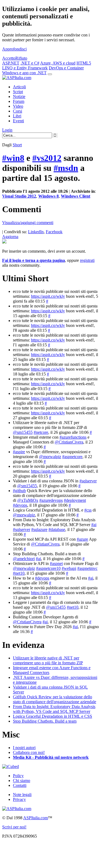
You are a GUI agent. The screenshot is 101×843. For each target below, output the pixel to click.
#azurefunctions (73, 437)
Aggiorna (10, 236)
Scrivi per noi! (14, 827)
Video (18, 106)
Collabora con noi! (29, 752)
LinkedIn (36, 231)
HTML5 (83, 63)
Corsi (17, 111)
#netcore (41, 432)
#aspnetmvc (87, 568)
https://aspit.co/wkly (48, 296)
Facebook (54, 231)
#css (88, 510)
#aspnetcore (72, 456)
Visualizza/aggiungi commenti (27, 222)
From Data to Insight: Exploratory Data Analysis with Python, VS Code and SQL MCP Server (54, 709)
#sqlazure (39, 529)
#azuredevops (51, 500)
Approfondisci (14, 49)
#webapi (69, 568)
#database (56, 529)
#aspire (19, 451)
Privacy (19, 799)
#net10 (19, 573)
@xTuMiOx (27, 500)
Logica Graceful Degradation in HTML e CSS (52, 716)
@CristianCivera (69, 442)
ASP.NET (10, 63)
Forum (18, 101)
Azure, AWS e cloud (57, 63)
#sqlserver (88, 481)
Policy (18, 775)
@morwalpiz (50, 456)
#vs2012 (46, 158)
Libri (17, 116)
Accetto (8, 58)
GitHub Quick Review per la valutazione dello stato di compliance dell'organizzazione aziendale (54, 699)
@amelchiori (24, 558)
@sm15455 (23, 432)
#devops (20, 505)
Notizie (19, 96)
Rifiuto (21, 58)
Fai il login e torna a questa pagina (33, 260)
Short (17, 145)
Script (18, 91)
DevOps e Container (66, 68)
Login (7, 130)
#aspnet (56, 563)
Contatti (19, 785)
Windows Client (75, 196)
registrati (87, 260)
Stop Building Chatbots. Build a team (44, 721)
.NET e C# (29, 63)
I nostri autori (24, 747)
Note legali (22, 794)
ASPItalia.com (35, 817)
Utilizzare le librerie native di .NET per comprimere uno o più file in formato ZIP (48, 660)
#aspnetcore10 (48, 568)
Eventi (18, 121)
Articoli (19, 86)
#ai (93, 524)
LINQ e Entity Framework (25, 68)
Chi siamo (21, 780)
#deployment (75, 500)
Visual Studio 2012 (19, 196)
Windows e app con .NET (24, 72)
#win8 (13, 158)
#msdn (66, 168)
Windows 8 (48, 196)
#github (19, 490)
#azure (82, 539)
